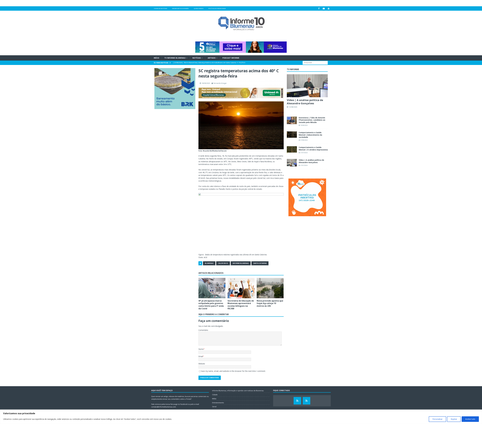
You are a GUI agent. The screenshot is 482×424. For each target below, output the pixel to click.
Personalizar (437, 419)
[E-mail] (324, 8)
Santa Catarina (260, 263)
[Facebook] (319, 8)
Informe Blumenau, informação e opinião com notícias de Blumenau (238, 390)
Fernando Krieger (220, 83)
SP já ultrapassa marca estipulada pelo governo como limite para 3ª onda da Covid (211, 304)
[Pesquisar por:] (315, 62)
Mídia (214, 398)
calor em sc (223, 263)
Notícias (196, 58)
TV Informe (293, 69)
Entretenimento (218, 403)
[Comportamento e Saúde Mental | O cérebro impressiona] (292, 150)
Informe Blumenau (241, 263)
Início (156, 58)
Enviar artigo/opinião (180, 8)
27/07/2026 (304, 165)
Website (201, 363)
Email (200, 356)
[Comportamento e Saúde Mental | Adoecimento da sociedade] (292, 135)
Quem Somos (198, 8)
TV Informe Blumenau (175, 58)
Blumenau (209, 263)
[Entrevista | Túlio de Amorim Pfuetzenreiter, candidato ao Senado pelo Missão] (292, 120)
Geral (214, 406)
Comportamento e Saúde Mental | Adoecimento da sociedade (310, 134)
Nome (201, 349)
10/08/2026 (304, 125)
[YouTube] (328, 8)
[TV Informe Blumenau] (297, 401)
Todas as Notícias (160, 8)
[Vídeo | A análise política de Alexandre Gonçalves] (307, 85)
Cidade (215, 394)
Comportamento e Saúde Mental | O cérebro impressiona (313, 148)
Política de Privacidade (217, 8)
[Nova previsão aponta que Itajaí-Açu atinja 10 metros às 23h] (270, 288)
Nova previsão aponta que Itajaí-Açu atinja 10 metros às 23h (270, 303)
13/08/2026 (293, 107)
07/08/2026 (304, 140)
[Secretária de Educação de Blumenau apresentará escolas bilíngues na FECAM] (241, 288)
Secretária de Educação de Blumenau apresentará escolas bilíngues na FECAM (241, 304)
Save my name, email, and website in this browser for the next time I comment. (233, 371)
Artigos (212, 58)
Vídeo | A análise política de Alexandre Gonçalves (305, 101)
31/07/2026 (304, 153)
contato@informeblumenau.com (163, 407)
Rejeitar (454, 419)
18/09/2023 (206, 83)
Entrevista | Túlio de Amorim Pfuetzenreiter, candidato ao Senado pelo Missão (312, 119)
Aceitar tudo (470, 419)
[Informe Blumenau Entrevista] (306, 401)
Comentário (203, 330)
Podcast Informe (230, 58)
